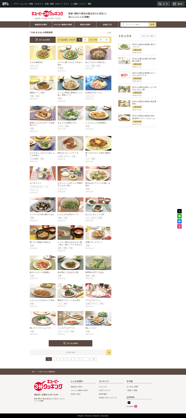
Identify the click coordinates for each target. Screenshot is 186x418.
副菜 (59, 248)
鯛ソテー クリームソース (40, 328)
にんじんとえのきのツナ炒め (42, 300)
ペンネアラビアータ (66, 328)
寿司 (98, 66)
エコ (87, 66)
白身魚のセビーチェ (93, 93)
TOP (33, 372)
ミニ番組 (74, 4)
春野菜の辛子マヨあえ (94, 272)
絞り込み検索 (44, 40)
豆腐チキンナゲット (93, 242)
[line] (179, 216)
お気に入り (107, 24)
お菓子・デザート (64, 156)
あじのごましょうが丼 (94, 214)
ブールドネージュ (93, 300)
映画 (52, 4)
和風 (93, 66)
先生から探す (85, 24)
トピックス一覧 (147, 36)
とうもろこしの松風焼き (95, 123)
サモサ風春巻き (36, 62)
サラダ (60, 126)
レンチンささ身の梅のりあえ (42, 214)
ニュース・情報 (26, 4)
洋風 (37, 96)
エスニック (34, 66)
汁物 (65, 218)
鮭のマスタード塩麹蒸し (40, 272)
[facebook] (179, 221)
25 (94, 359)
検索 (152, 24)
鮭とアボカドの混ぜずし (95, 62)
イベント (82, 4)
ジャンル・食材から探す (63, 24)
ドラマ (16, 4)
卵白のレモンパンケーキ (68, 153)
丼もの (94, 218)
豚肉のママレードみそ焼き (69, 300)
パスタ (66, 331)
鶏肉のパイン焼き (37, 93)
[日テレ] (6, 4)
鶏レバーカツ (91, 328)
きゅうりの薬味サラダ (67, 123)
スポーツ (58, 4)
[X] (179, 211)
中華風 (60, 68)
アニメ (66, 4)
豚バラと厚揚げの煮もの (40, 242)
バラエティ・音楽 (41, 4)
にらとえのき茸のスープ (68, 214)
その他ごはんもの (36, 186)
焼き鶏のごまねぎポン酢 (68, 272)
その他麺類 (34, 159)
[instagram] (179, 226)
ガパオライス (35, 183)
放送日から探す (41, 24)
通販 (89, 4)
